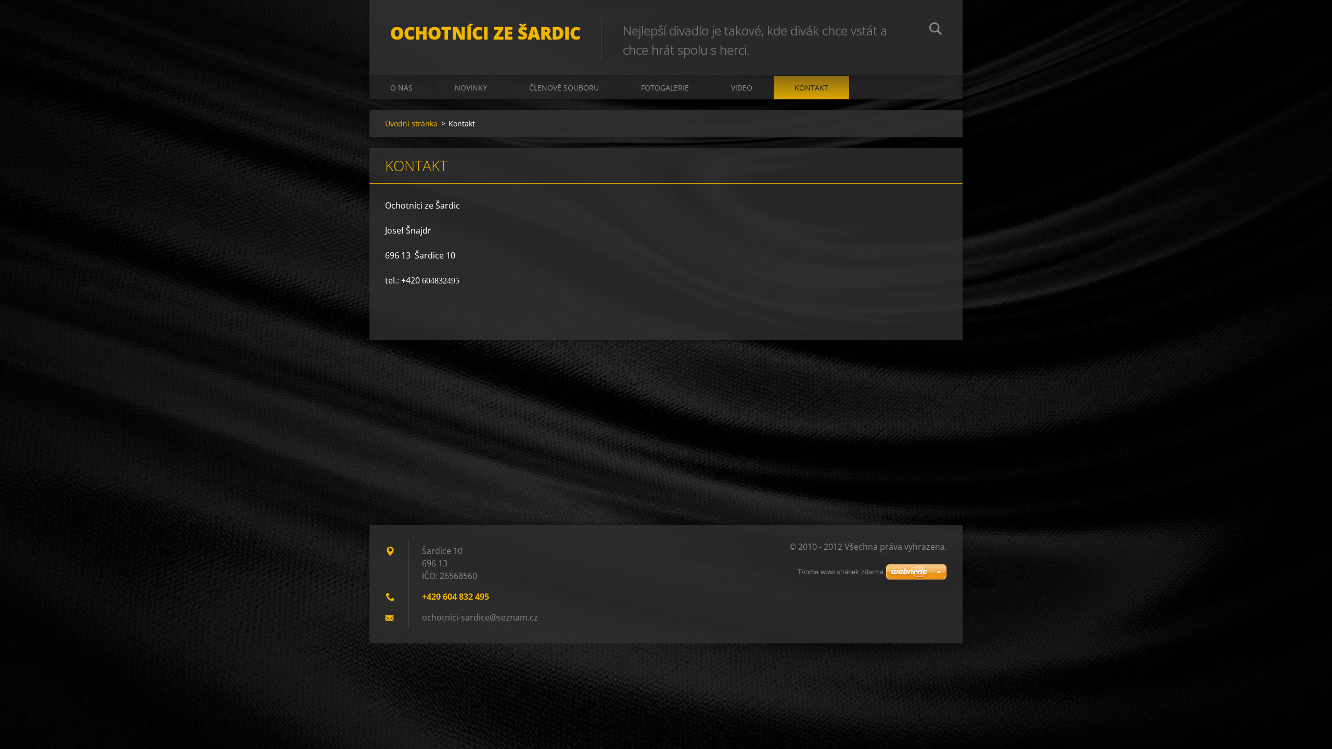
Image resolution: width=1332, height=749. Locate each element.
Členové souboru (564, 88)
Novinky (471, 88)
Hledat (935, 30)
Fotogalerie (665, 88)
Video (741, 88)
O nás (401, 88)
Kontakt (811, 88)
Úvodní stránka (411, 123)
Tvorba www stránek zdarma (840, 572)
